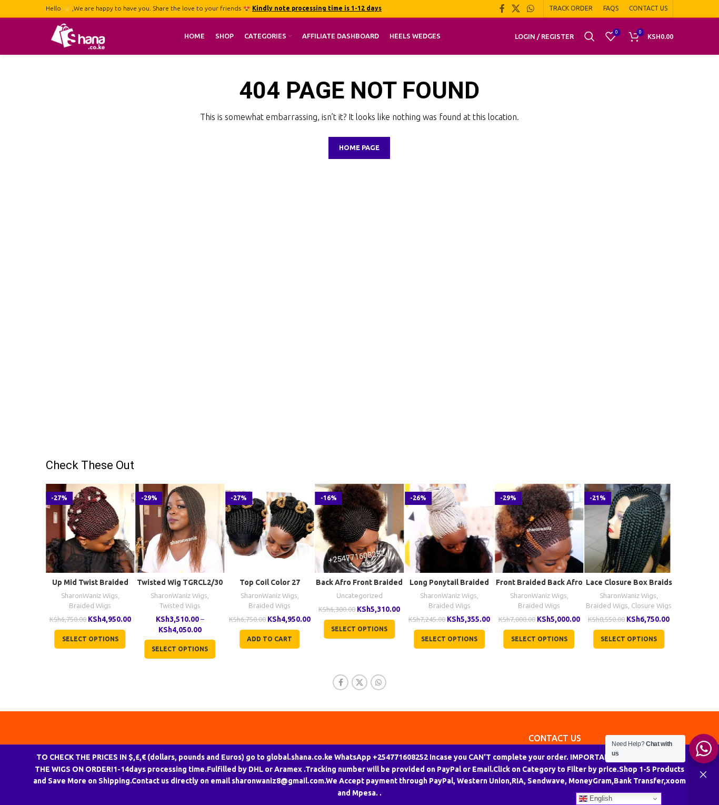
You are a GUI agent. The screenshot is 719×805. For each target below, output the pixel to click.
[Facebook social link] (502, 8)
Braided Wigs (90, 606)
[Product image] (90, 528)
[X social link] (515, 8)
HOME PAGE (359, 147)
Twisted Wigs (180, 606)
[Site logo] (78, 36)
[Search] (589, 36)
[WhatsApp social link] (531, 8)
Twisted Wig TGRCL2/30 (180, 582)
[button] (269, 639)
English (599, 798)
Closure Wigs (651, 606)
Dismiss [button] (703, 775)
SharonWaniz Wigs (89, 596)
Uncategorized (359, 596)
